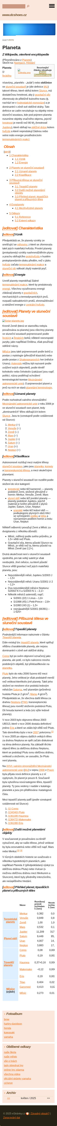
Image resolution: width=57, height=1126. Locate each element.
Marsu (33, 694)
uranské (17, 510)
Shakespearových (29, 359)
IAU (46, 86)
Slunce (43, 90)
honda (7, 1028)
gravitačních (30, 292)
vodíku (34, 516)
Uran (10, 446)
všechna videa (12, 1074)
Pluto (5, 673)
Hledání (30, 62)
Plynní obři (10, 938)
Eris (12, 728)
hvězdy (6, 131)
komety (49, 466)
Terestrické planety (10, 920)
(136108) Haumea (18, 816)
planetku (7, 668)
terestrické (13, 489)
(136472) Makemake (19, 819)
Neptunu (16, 702)
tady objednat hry (13, 1065)
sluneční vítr (9, 268)
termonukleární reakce (31, 264)
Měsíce (6, 351)
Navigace (19, 62)
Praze (50, 770)
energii (6, 288)
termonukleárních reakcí (15, 139)
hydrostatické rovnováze (30, 102)
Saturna (17, 689)
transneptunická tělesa (17, 470)
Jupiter (12, 439)
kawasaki (9, 1032)
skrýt (7, 151)
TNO (24, 702)
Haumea (24, 962)
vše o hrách (10, 1061)
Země (11, 432)
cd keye (8, 1083)
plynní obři (14, 498)
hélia (43, 516)
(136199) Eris (15, 823)
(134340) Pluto (16, 812)
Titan (22, 982)
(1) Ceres (13, 808)
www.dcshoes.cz (14, 15)
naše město (10, 1056)
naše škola (10, 1052)
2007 (36, 732)
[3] (21, 850)
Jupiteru (6, 127)
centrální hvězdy (35, 304)
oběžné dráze (39, 127)
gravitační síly (42, 94)
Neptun (12, 450)
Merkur (12, 424)
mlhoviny (22, 244)
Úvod (4, 40)
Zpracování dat (11, 1117)
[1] (52, 731)
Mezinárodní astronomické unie (20, 403)
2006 (42, 770)
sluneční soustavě (16, 86)
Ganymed (25, 987)
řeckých (6, 338)
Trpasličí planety (9, 963)
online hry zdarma (14, 1069)
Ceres (5, 656)
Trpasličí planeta (11, 637)
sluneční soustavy (12, 466)
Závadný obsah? (40, 1113)
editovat (9, 228)
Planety (26, 60)
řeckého (6, 75)
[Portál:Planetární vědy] (24, 72)
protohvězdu (33, 256)
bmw (6, 1019)
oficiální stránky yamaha (17, 1078)
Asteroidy (16, 363)
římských (19, 338)
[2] (18, 850)
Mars (10, 435)
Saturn (11, 442)
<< (8, 1098)
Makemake (26, 969)
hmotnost (7, 122)
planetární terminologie (39, 387)
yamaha (8, 1037)
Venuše (12, 428)
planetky (39, 466)
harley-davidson (13, 1023)
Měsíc (23, 993)
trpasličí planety (30, 642)
